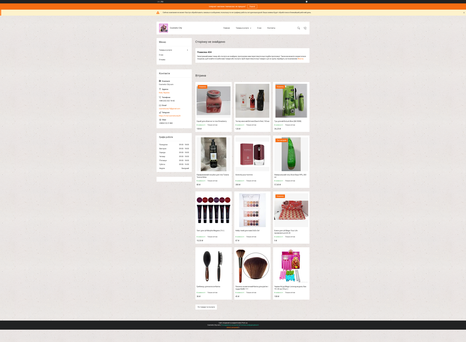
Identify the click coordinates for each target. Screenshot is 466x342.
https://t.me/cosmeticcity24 (169, 116)
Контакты (271, 28)
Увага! (252, 6)
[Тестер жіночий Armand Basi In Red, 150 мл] (252, 101)
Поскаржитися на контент (230, 325)
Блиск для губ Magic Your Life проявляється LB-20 (286, 232)
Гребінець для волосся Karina (208, 287)
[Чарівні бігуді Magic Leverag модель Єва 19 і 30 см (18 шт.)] (291, 266)
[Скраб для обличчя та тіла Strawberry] (214, 101)
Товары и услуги (242, 28)
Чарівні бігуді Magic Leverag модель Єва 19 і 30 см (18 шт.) (290, 288)
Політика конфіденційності (249, 325)
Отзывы (162, 60)
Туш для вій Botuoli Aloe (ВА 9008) (287, 121)
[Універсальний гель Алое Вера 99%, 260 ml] (291, 154)
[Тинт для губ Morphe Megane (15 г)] (214, 210)
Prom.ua (244, 323)
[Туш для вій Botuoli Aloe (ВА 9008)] (291, 101)
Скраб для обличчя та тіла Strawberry (212, 121)
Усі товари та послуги (206, 307)
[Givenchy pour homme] (252, 154)
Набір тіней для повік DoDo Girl (247, 231)
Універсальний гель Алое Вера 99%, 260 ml (290, 176)
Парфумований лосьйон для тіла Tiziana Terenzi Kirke (213, 176)
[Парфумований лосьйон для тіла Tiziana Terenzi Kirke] (214, 154)
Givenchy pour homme (244, 175)
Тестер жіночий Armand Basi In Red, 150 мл (252, 121)
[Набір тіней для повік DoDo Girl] (252, 210)
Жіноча (300, 59)
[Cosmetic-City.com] (163, 28)
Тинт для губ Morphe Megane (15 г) (210, 231)
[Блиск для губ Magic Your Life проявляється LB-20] (291, 210)
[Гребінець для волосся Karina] (214, 266)
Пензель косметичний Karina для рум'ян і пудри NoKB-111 (251, 288)
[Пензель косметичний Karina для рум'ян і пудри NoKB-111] (252, 266)
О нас (259, 28)
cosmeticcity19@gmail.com (169, 109)
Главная (226, 28)
